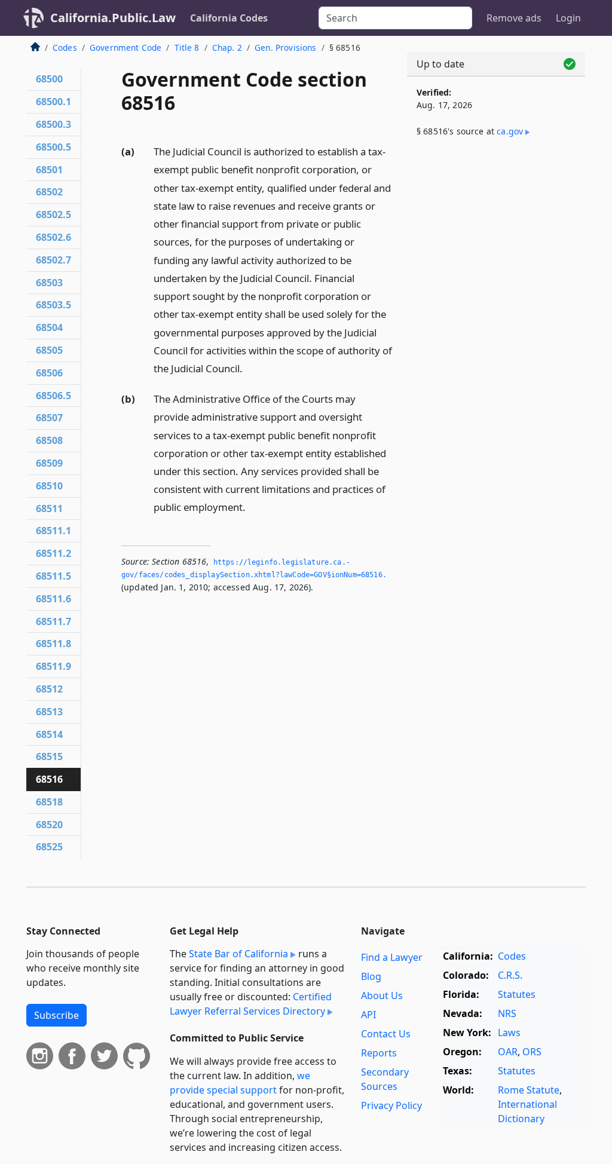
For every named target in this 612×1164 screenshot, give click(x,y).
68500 (49, 78)
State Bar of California (238, 953)
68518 (49, 801)
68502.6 (53, 237)
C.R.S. (510, 975)
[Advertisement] (496, 240)
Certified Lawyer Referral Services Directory (251, 1004)
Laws (509, 1032)
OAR (508, 1051)
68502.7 (53, 260)
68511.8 (53, 643)
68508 (49, 440)
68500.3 (53, 124)
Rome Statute (528, 1089)
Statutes (517, 994)
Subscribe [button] (56, 1015)
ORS (531, 1051)
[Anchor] (249, 368)
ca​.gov (510, 131)
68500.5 (53, 147)
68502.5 (53, 214)
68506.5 (53, 395)
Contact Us (386, 1033)
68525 (49, 846)
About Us (382, 995)
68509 (49, 463)
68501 (49, 169)
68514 (49, 734)
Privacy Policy (391, 1105)
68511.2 (53, 553)
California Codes (229, 17)
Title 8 (187, 47)
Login (568, 17)
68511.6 (53, 598)
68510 (49, 485)
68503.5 (53, 304)
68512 (49, 689)
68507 (49, 417)
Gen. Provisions (285, 47)
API (368, 1014)
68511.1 (53, 530)
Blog (371, 976)
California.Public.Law (113, 18)
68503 (49, 282)
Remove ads (513, 17)
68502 (49, 191)
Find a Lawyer (392, 957)
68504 (49, 327)
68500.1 (53, 101)
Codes (65, 47)
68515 (49, 756)
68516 (49, 779)
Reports (379, 1052)
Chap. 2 (227, 47)
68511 (49, 508)
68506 (49, 372)
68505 (49, 350)
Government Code (125, 47)
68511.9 (53, 666)
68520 (49, 824)
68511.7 (53, 621)
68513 (49, 711)
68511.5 (53, 576)
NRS (507, 1013)
